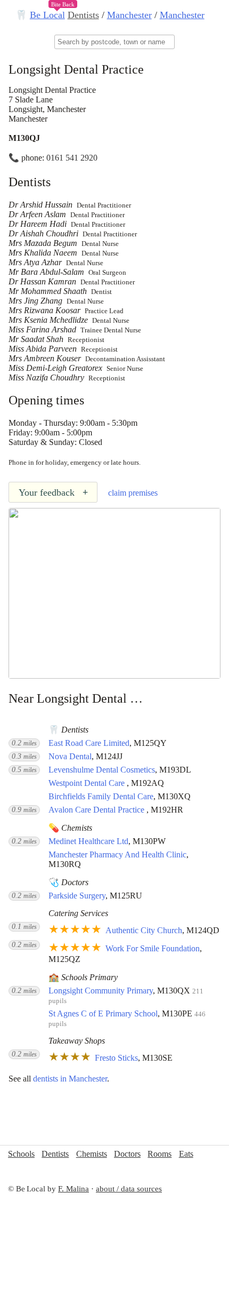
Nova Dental (70, 756)
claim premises (133, 492)
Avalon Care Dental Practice (97, 809)
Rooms (159, 1153)
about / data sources (129, 1188)
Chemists (91, 1153)
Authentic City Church (143, 930)
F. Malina (73, 1188)
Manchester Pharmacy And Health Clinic (117, 854)
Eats (186, 1153)
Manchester (129, 15)
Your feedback (53, 492)
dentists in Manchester (70, 1078)
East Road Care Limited (88, 743)
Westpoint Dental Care (87, 783)
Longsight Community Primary (100, 990)
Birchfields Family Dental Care (100, 796)
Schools (21, 1153)
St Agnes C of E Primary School (103, 1013)
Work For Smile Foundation (152, 948)
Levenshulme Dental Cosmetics (101, 769)
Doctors (127, 1153)
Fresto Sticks (116, 1057)
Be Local (47, 15)
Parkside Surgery (76, 895)
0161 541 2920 (71, 157)
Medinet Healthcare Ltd (88, 841)
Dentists (83, 15)
